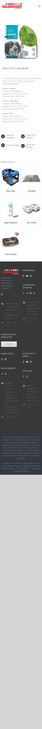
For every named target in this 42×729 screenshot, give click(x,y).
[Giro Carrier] (31, 200)
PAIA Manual (36, 468)
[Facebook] (23, 276)
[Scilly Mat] (31, 169)
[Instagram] (31, 276)
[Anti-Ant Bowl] (10, 232)
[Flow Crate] (10, 169)
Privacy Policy (24, 468)
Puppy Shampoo (10, 223)
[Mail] (2, 294)
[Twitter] (27, 293)
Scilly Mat (31, 191)
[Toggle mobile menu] (40, 6)
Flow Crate (10, 191)
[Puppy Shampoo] (10, 200)
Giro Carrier (31, 223)
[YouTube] (27, 276)
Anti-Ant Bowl (10, 254)
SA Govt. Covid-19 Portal (12, 463)
